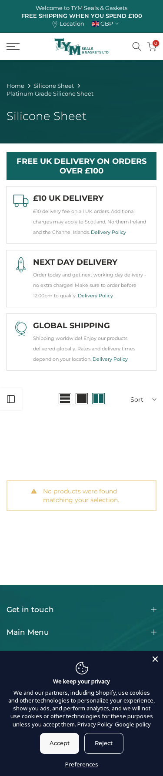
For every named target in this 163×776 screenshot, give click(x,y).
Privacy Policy (95, 724)
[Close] (155, 659)
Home (15, 85)
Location (72, 23)
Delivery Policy (108, 232)
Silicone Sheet (53, 85)
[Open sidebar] (11, 399)
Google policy (133, 724)
